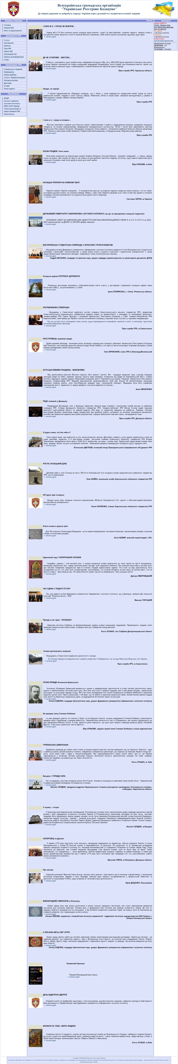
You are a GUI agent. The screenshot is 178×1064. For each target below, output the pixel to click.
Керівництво (9, 72)
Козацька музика (11, 80)
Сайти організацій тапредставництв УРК (12, 110)
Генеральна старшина (13, 69)
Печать (149, 21)
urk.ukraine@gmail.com (163, 41)
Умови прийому (10, 75)
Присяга (7, 46)
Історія (7, 86)
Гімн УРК (7, 49)
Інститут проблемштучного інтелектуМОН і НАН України (12, 103)
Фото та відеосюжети (13, 31)
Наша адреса (9, 89)
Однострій (8, 51)
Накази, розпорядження (14, 57)
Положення (8, 43)
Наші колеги (9, 114)
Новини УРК (9, 28)
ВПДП (6, 98)
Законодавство (10, 54)
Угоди (6, 60)
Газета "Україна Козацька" (15, 78)
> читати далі (50, 37)
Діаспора (8, 83)
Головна (7, 25)
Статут (7, 40)
